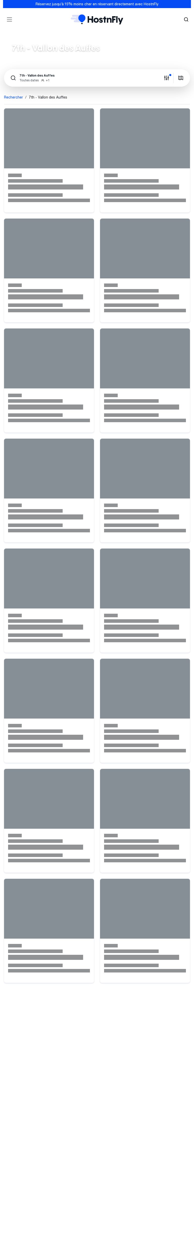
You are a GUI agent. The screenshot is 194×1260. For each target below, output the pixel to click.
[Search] (186, 19)
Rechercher (13, 97)
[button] (84, 78)
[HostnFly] (97, 19)
